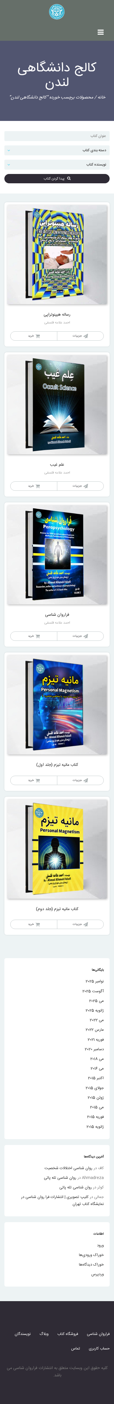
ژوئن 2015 (96, 1098)
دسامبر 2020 (94, 1049)
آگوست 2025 (93, 991)
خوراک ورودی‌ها (91, 1255)
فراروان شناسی (98, 1334)
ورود (100, 1245)
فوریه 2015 (95, 1117)
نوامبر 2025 (95, 981)
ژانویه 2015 (95, 1127)
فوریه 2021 (96, 1040)
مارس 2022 (95, 1030)
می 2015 (97, 1107)
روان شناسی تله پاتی (60, 1178)
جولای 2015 (95, 1088)
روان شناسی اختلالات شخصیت (68, 1168)
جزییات (77, 336)
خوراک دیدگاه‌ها (91, 1265)
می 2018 (97, 1059)
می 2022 (97, 1020)
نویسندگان (23, 1334)
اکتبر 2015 (96, 1078)
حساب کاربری (99, 1348)
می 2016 (97, 1068)
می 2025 (96, 1001)
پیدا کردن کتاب (55, 179)
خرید (31, 336)
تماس (75, 1348)
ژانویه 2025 (95, 1010)
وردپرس (97, 1274)
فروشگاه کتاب (67, 1334)
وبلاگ (44, 1334)
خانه (101, 97)
